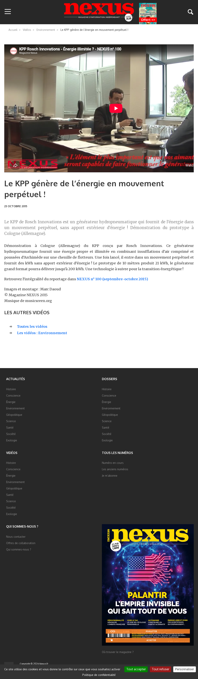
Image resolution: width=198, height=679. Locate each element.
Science (11, 421)
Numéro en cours (113, 462)
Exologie (11, 440)
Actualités (15, 379)
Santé (10, 427)
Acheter (151, 640)
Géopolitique (14, 414)
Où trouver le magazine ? (118, 652)
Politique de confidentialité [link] (99, 674)
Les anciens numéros (115, 469)
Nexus (99, 12)
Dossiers (109, 379)
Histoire (11, 389)
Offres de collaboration (20, 543)
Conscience (13, 395)
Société (11, 434)
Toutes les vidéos (32, 326)
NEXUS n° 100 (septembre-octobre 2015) (112, 279)
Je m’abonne (109, 475)
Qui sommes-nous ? (22, 526)
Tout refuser (160, 669)
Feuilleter (151, 631)
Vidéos (27, 29)
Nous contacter (16, 536)
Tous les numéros (117, 453)
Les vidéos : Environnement (42, 333)
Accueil (13, 29)
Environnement (46, 29)
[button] (8, 12)
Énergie (10, 402)
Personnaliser (184, 669)
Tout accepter (136, 669)
